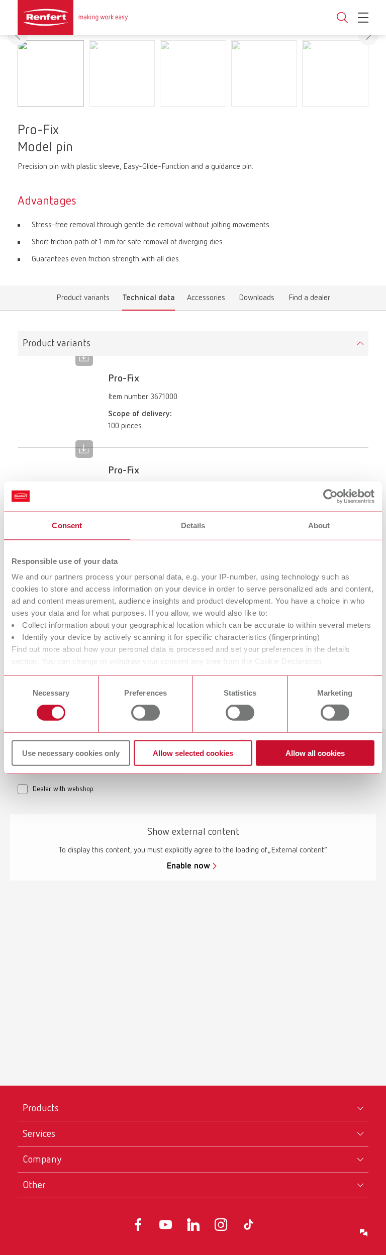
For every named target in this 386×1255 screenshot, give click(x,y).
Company (42, 1159)
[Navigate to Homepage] (73, 17)
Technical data (148, 300)
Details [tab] (193, 525)
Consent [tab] (67, 525)
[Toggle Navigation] (363, 17)
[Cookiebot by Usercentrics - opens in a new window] (330, 496)
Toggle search (342, 18)
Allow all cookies (315, 753)
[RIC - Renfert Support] (364, 1233)
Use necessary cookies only (71, 753)
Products (41, 1108)
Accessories (206, 300)
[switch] (145, 713)
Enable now (188, 866)
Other (34, 1185)
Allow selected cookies (193, 753)
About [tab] (319, 525)
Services (39, 1134)
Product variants (82, 300)
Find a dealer (309, 300)
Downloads (256, 300)
